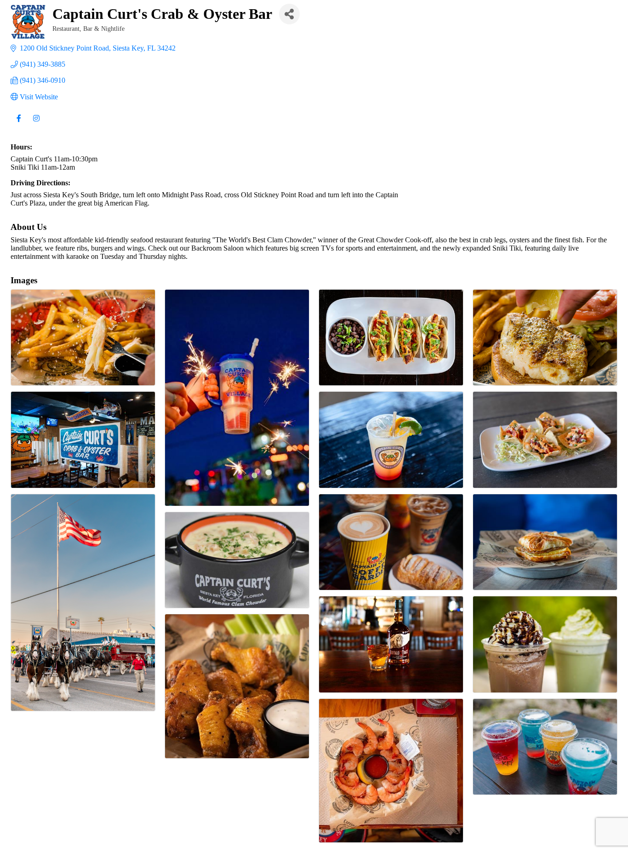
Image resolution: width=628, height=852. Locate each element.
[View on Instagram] (36, 124)
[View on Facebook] (19, 124)
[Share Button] (289, 14)
